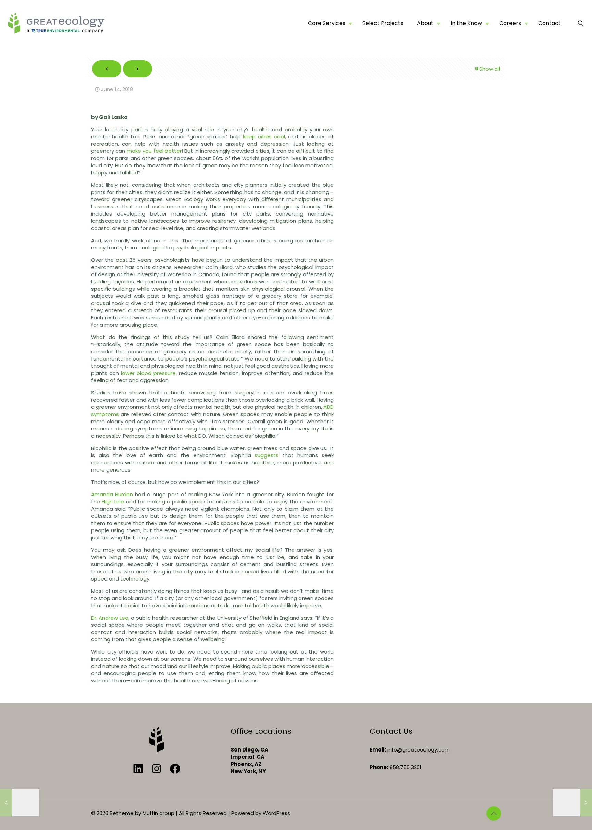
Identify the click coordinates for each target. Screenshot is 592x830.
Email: (378, 749)
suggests (267, 455)
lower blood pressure (148, 373)
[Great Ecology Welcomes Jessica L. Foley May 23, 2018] (19, 802)
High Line (113, 501)
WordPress (276, 813)
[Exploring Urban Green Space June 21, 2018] (572, 802)
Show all (489, 68)
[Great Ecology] (56, 23)
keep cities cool (264, 136)
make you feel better (154, 151)
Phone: (379, 767)
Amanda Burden (112, 494)
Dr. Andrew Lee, (110, 617)
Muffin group (158, 813)
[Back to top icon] (493, 813)
